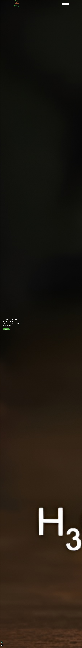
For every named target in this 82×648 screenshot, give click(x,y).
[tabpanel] (41, 324)
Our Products (46, 3)
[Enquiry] (2, 645)
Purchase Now (6, 329)
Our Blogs (53, 3)
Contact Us (59, 3)
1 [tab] (39, 646)
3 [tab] (42, 646)
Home (36, 3)
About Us (40, 3)
